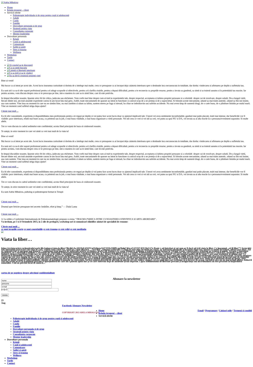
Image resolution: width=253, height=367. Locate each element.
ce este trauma (50, 229)
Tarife (9, 57)
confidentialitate (47, 273)
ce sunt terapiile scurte (12, 229)
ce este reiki (64, 229)
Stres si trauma (19, 49)
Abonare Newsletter (82, 305)
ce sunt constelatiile (33, 229)
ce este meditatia (78, 229)
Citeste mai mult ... (9, 111)
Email (201, 310)
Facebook (67, 305)
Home (10, 7)
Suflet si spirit (19, 47)
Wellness (17, 52)
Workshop (12, 55)
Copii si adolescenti (22, 41)
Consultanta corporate (23, 31)
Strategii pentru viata (22, 28)
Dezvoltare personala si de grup (27, 26)
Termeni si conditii (243, 310)
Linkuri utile (225, 310)
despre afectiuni (30, 273)
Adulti (16, 18)
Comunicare (18, 44)
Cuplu (16, 20)
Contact (10, 60)
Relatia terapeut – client (18, 10)
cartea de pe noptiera (11, 273)
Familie (16, 23)
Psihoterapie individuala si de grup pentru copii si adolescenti (41, 15)
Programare (211, 310)
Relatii (16, 39)
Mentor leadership (21, 33)
